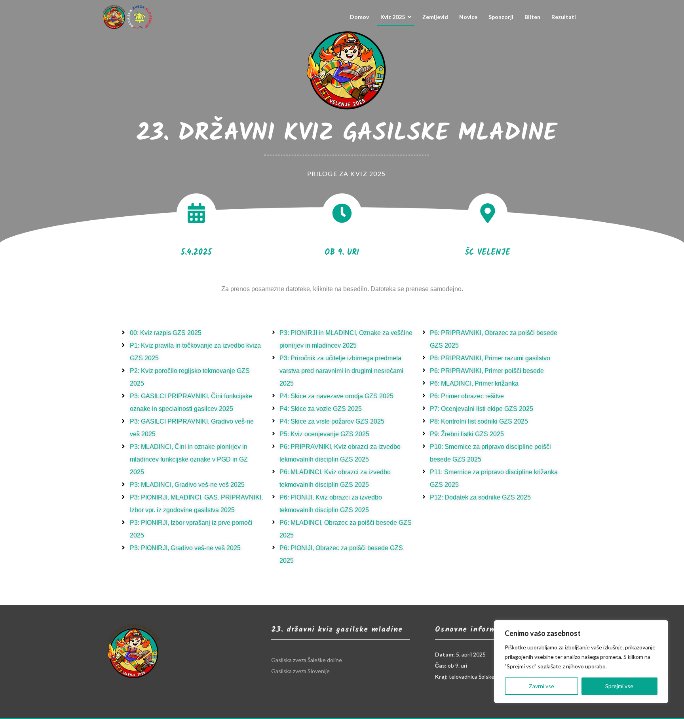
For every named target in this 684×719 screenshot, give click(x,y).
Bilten (532, 16)
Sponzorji (500, 16)
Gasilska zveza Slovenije (300, 671)
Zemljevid (435, 16)
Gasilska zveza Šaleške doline (306, 660)
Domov (359, 16)
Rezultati (563, 16)
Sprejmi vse (619, 686)
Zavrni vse (541, 686)
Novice (468, 16)
